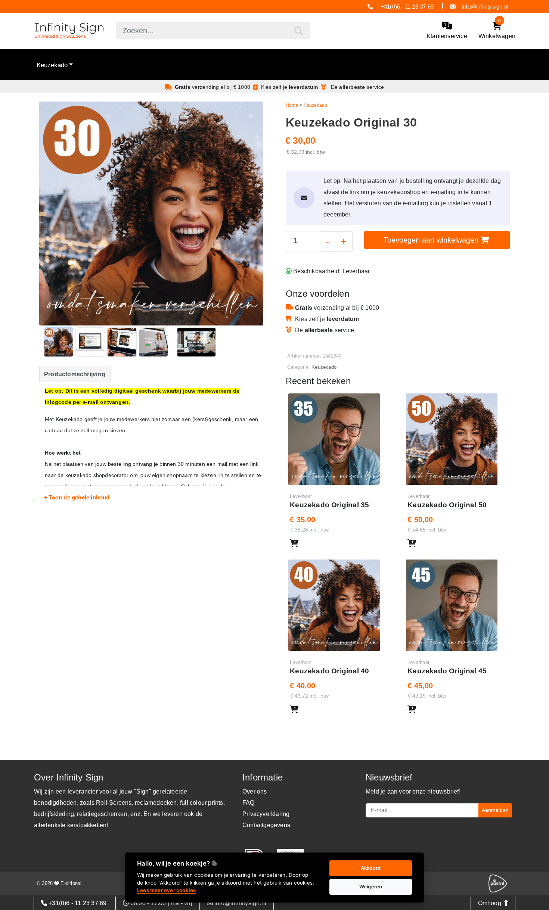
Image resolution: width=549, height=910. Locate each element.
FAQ (248, 803)
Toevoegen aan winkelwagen (432, 240)
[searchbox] (213, 30)
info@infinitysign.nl (485, 6)
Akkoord (371, 868)
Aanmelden (495, 810)
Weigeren (370, 886)
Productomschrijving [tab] (74, 374)
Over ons (254, 791)
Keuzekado (52, 65)
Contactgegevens (266, 825)
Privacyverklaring (265, 814)
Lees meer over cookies (166, 890)
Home (292, 105)
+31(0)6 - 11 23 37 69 (407, 6)
